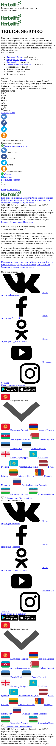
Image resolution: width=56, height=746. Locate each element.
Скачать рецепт (8, 112)
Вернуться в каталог (10, 180)
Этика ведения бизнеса (42, 198)
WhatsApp (8, 174)
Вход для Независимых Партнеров (17, 222)
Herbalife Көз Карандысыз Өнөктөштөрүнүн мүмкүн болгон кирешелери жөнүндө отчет (25, 201)
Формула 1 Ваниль (15, 57)
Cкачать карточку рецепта (16, 146)
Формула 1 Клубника (16, 59)
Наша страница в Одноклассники (24, 340)
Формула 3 (11, 62)
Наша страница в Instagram (13, 385)
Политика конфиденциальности (16, 198)
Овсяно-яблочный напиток (19, 64)
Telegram (8, 177)
